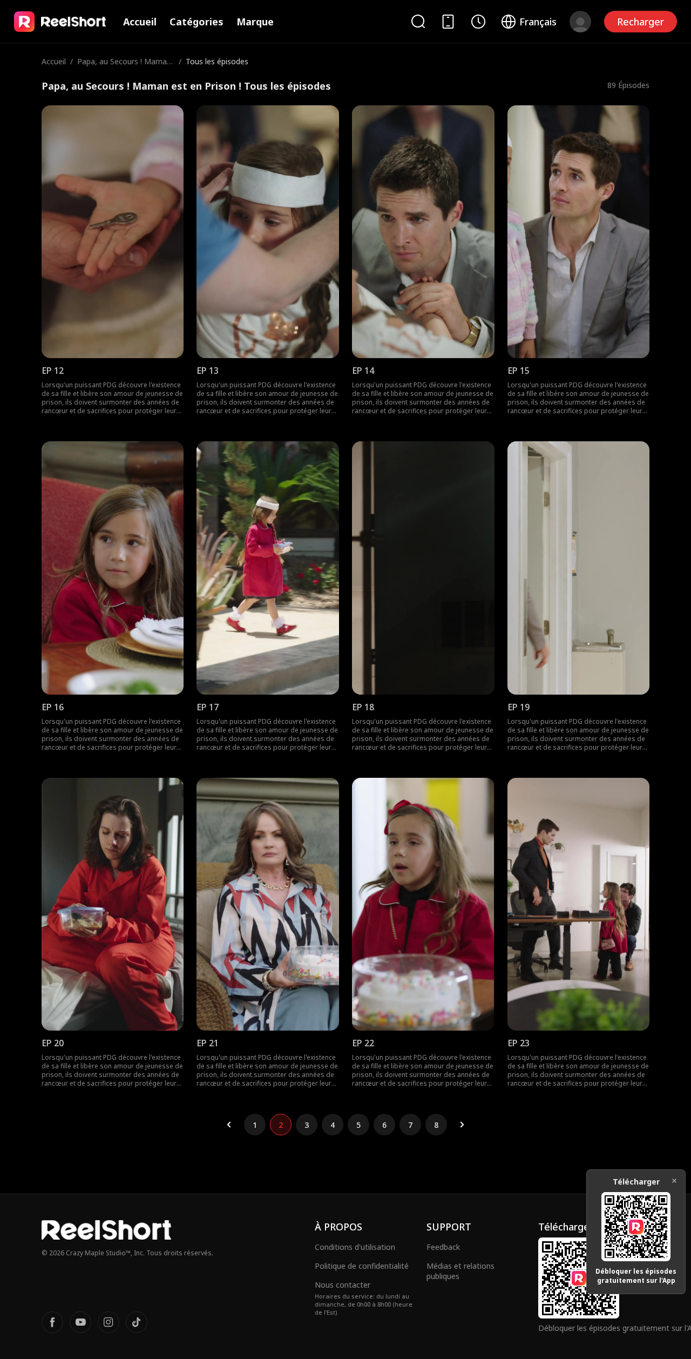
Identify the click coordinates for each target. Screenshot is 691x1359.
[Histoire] (478, 21)
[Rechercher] (417, 21)
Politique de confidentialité (362, 1266)
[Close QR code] (674, 1180)
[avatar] (580, 21)
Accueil (140, 21)
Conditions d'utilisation (355, 1247)
